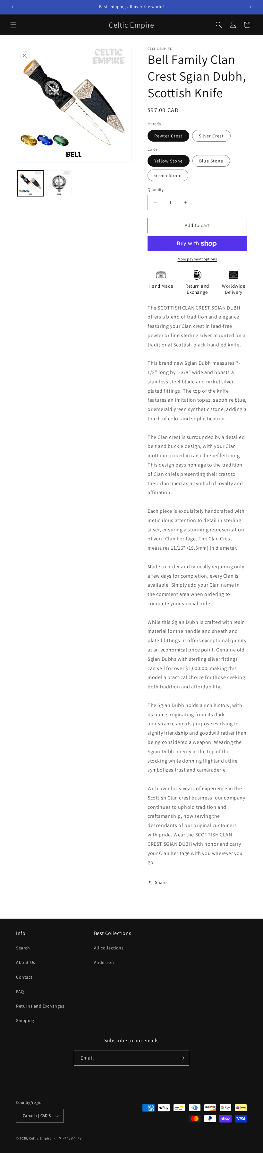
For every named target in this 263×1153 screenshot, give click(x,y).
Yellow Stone (168, 161)
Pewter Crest (168, 136)
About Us (25, 962)
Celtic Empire (40, 1138)
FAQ (20, 991)
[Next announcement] (250, 7)
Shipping (25, 1020)
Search (23, 948)
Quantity (156, 189)
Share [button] (161, 882)
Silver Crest (211, 136)
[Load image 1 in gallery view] (30, 183)
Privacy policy (69, 1138)
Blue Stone (211, 161)
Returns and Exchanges (40, 1006)
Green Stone (168, 175)
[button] (13, 25)
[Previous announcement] (12, 7)
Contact (24, 977)
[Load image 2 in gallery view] (59, 183)
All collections (109, 948)
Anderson (104, 962)
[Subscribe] (182, 1058)
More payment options (197, 259)
